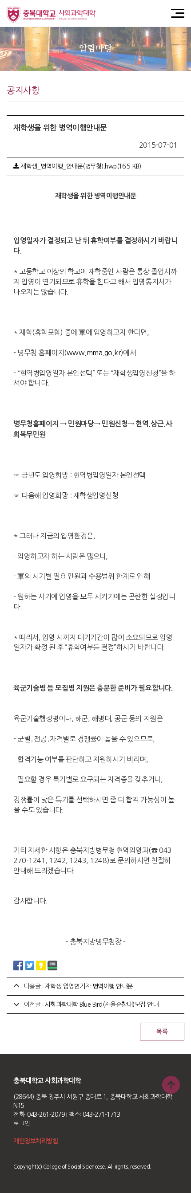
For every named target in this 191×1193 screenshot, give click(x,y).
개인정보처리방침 (35, 1141)
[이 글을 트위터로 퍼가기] (30, 965)
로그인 (21, 1123)
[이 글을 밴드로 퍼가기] (52, 965)
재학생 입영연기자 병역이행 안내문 (89, 986)
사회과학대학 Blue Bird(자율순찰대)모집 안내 (102, 1004)
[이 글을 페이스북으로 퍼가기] (18, 965)
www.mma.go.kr (94, 352)
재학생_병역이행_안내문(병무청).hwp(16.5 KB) (80, 166)
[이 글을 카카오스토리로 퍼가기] (41, 965)
